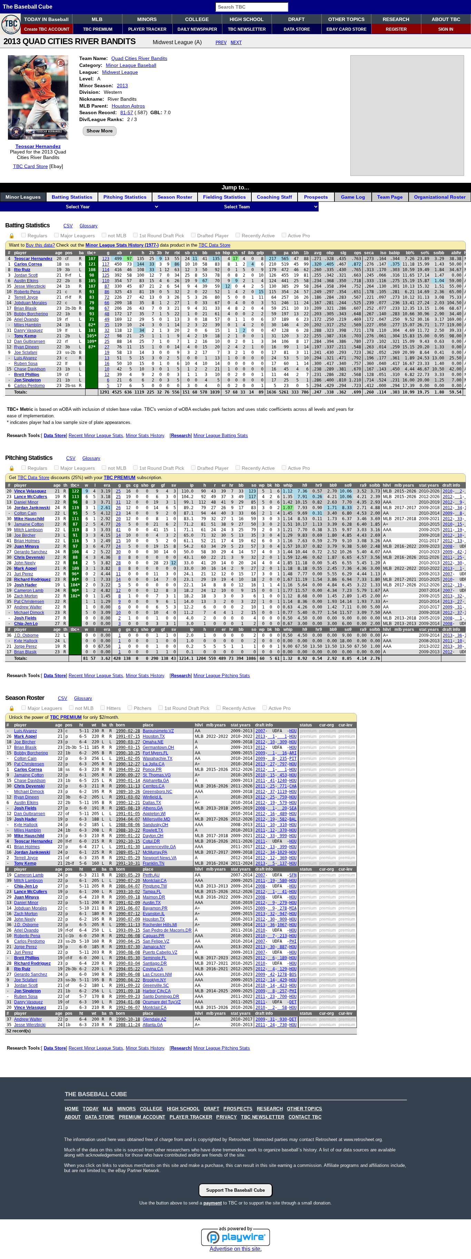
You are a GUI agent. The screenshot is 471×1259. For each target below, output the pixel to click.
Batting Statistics (72, 197)
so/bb (438, 252)
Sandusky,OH (155, 824)
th (65, 485)
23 (118, 513)
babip (394, 252)
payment (212, 1203)
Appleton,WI (154, 813)
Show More (100, 130)
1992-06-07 (128, 1007)
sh (235, 252)
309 (282, 742)
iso (383, 252)
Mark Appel (25, 568)
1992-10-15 (128, 841)
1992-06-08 (128, 935)
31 (118, 502)
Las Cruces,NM (157, 974)
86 (106, 291)
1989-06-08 (128, 974)
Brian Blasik (25, 308)
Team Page (390, 197)
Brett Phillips (26, 374)
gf (163, 485)
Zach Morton (26, 596)
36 (458, 635)
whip (287, 485)
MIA (293, 908)
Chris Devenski (29, 557)
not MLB (117, 235)
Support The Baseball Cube (235, 1190)
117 (105, 264)
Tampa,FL (152, 891)
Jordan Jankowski (32, 507)
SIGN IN (445, 29)
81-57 (126, 112)
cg (135, 485)
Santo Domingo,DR (161, 996)
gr (153, 485)
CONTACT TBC (305, 1117)
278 (282, 908)
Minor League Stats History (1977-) (122, 245)
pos (68, 252)
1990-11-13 (128, 786)
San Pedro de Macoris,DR (167, 930)
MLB (97, 19)
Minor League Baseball (131, 65)
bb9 (333, 485)
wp (261, 485)
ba (81, 252)
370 (282, 830)
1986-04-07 (128, 886)
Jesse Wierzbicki (30, 286)
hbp (226, 252)
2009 (447, 513)
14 (118, 535)
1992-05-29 (128, 857)
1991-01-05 (128, 813)
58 (282, 1007)
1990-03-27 (128, 742)
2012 (447, 496)
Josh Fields (25, 618)
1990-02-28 (128, 730)
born (120, 725)
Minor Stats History (145, 435)
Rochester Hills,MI (160, 924)
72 (106, 297)
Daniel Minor (26, 502)
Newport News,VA (160, 857)
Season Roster (175, 197)
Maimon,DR (154, 897)
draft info (264, 725)
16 (106, 363)
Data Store (55, 435)
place (148, 725)
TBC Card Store (30, 166)
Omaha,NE (153, 742)
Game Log (353, 197)
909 (282, 919)
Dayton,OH (153, 835)
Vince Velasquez (30, 491)
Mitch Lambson (28, 529)
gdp (260, 252)
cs (194, 252)
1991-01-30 (128, 846)
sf (243, 252)
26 (118, 507)
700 (282, 996)
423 (282, 985)
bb (204, 252)
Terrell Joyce (26, 297)
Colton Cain (25, 513)
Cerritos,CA (153, 786)
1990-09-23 (128, 996)
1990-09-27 (128, 775)
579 (282, 802)
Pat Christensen (29, 601)
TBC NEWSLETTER (247, 29)
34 (458, 507)
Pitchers (142, 708)
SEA (293, 808)
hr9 (318, 485)
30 (118, 551)
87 (106, 286)
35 (106, 325)
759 (282, 797)
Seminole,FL (155, 957)
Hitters (114, 708)
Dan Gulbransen (29, 341)
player (20, 252)
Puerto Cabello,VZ (160, 952)
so (217, 252)
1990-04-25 (128, 941)
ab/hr (456, 252)
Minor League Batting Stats (220, 435)
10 (106, 369)
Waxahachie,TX (157, 758)
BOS (293, 974)
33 (458, 518)
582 (282, 819)
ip (191, 485)
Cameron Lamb (28, 590)
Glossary (89, 225)
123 (105, 258)
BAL (293, 819)
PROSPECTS (238, 1109)
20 (118, 518)
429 (282, 980)
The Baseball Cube (27, 7)
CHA (293, 786)
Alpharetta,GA (156, 780)
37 (458, 612)
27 (106, 336)
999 (282, 835)
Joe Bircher (25, 535)
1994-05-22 (128, 968)
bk (269, 485)
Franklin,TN (153, 863)
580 (282, 880)
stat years (429, 485)
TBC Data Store (214, 245)
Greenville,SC (156, 985)
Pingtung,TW (155, 886)
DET (293, 1002)
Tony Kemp (25, 336)
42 (458, 551)
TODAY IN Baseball (46, 19)
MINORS (147, 19)
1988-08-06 (128, 824)
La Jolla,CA (153, 764)
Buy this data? (40, 245)
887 (282, 946)
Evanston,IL (154, 913)
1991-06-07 (128, 908)
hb (277, 485)
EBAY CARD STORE (347, 29)
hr (167, 252)
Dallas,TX (152, 802)
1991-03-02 (128, 797)
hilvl (387, 485)
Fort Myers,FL (155, 753)
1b (306, 252)
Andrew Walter (28, 607)
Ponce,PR (152, 769)
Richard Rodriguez (32, 579)
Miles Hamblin (27, 325)
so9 (348, 485)
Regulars (37, 235)
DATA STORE (297, 29)
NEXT (236, 42)
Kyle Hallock (26, 640)
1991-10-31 (128, 863)
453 (282, 775)
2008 (447, 546)
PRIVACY (226, 1117)
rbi (177, 252)
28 (118, 563)
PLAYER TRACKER (147, 29)
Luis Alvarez (25, 358)
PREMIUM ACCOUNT (142, 1117)
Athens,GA (153, 808)
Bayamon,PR (155, 908)
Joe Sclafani (25, 352)
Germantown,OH (158, 747)
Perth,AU (151, 875)
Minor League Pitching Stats (221, 675)
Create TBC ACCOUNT (46, 29)
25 (106, 341)
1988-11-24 (128, 1024)
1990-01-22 (128, 835)
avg (317, 252)
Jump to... (235, 187)
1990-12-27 (128, 764)
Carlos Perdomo (29, 385)
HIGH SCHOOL (247, 19)
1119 (282, 791)
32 (106, 330)
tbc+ (91, 252)
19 (106, 352)
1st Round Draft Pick (161, 235)
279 (282, 902)
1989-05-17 (128, 852)
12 (106, 374)
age (58, 252)
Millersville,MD (156, 819)
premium (308, 730)
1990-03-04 (128, 963)
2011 (447, 529)
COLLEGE (197, 19)
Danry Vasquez (28, 330)
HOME (72, 1109)
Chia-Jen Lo (26, 623)
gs (128, 485)
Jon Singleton (27, 380)
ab (119, 252)
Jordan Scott (26, 275)
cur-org (326, 725)
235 (282, 758)
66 (106, 302)
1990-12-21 (128, 802)
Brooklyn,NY (154, 980)
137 (282, 863)
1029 (282, 852)
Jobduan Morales (30, 302)
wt (94, 725)
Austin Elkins (26, 280)
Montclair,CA (155, 880)
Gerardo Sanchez (30, 551)
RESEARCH (396, 19)
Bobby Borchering (31, 313)
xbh (295, 252)
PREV (221, 42)
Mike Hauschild (29, 518)
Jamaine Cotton (29, 524)
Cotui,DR (151, 841)
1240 (282, 780)
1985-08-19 (128, 808)
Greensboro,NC (157, 791)
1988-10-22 (128, 830)
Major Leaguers (77, 235)
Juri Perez (23, 574)
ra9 (363, 485)
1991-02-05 (128, 758)
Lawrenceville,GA (159, 846)
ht (81, 725)
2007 (447, 574)
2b (151, 252)
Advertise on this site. (236, 1249)
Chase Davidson (30, 369)
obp (330, 252)
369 (282, 857)
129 (282, 968)
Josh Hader (25, 585)
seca (369, 252)
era (107, 485)
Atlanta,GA (153, 1024)
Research (181, 435)
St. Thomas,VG (157, 775)
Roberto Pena (27, 291)
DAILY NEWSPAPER (197, 29)
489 (282, 813)
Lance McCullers (30, 496)
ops (357, 252)
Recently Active (258, 235)
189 (282, 957)
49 (106, 319)
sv (173, 485)
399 (282, 846)
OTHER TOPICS (346, 19)
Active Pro (299, 235)
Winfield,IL (152, 797)
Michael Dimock (29, 612)
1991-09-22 (128, 985)
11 (118, 574)
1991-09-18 (128, 991)
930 (282, 1019)
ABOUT (73, 1117)
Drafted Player (213, 235)
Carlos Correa (28, 264)
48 (106, 313)
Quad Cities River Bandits (139, 58)
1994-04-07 (128, 819)
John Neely (25, 563)
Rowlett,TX (153, 830)
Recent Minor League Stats (96, 435)
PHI (293, 941)
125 (105, 275)
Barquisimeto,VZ (158, 730)
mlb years (404, 485)
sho (144, 485)
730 (282, 1024)
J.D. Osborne (26, 635)
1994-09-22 (128, 769)
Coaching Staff (274, 197)
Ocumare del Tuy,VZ (162, 1002)
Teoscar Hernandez (38, 146)
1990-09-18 (128, 897)
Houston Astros (128, 106)
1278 (282, 974)
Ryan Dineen (26, 347)
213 (282, 935)
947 (282, 913)
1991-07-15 (128, 736)
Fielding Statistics (224, 197)
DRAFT (296, 19)
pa (286, 252)
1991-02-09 (128, 902)
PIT (293, 758)
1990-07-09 (128, 919)
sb (187, 252)
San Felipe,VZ (156, 941)
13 (106, 358)
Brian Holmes (27, 540)
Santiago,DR (155, 963)
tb (274, 252)
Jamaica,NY (154, 946)
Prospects (316, 197)
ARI (293, 753)
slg (343, 252)
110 (105, 280)
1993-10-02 (128, 891)
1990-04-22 (128, 980)
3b (159, 252)
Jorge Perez (25, 646)
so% (425, 252)
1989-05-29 (128, 875)
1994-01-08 (128, 1002)
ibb (251, 252)
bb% (410, 252)
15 (458, 524)
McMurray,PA (155, 852)
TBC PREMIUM (97, 29)
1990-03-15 (128, 747)
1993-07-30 (128, 946)
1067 (282, 924)
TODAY (91, 1109)
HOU (293, 730)
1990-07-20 (128, 880)
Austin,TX (152, 902)
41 (118, 529)
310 (282, 824)
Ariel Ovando (26, 319)
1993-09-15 (128, 930)
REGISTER (396, 29)
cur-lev (345, 725)
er (224, 485)
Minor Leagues (23, 197)
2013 (122, 85)
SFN (293, 875)
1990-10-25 (128, 753)
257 (282, 991)
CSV (68, 225)
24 (118, 546)
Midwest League (120, 72)
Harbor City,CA (157, 991)
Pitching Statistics (125, 197)
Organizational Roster (439, 197)
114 (105, 269)
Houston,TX (154, 736)
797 (282, 764)
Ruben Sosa (26, 363)
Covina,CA (153, 968)
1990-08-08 (128, 952)
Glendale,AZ (154, 1019)
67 (106, 308)
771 (282, 786)
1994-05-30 (128, 957)
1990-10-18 (128, 1019)
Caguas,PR (153, 935)
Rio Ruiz (22, 269)
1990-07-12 (128, 913)
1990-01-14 (128, 780)
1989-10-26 (128, 791)
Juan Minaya (26, 546)
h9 (304, 485)
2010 (447, 491)
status (306, 725)
